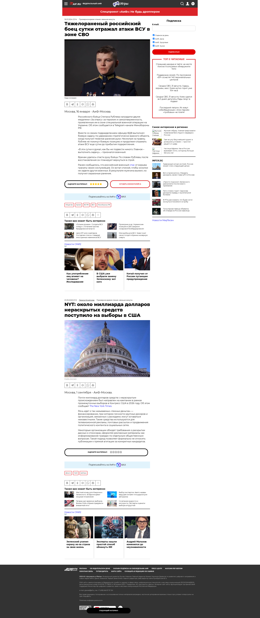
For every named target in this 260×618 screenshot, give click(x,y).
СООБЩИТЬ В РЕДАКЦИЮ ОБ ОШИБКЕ (139, 571)
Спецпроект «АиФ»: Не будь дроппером (130, 11)
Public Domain (70, 379)
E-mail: (155, 24)
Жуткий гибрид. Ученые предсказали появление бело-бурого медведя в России (179, 133)
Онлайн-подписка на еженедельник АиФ (130, 568)
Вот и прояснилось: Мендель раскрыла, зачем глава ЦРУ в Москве (178, 174)
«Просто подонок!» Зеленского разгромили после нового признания (176, 184)
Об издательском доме (100, 568)
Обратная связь (86, 571)
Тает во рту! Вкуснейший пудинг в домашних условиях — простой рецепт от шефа (178, 142)
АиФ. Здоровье (161, 42)
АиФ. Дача (159, 39)
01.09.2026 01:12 (70, 300)
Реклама (83, 568)
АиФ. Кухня (160, 46)
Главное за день (162, 35)
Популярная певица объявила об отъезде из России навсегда (176, 210)
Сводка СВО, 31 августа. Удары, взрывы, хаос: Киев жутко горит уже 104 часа (174, 88)
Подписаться (173, 52)
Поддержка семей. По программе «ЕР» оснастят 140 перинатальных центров (174, 77)
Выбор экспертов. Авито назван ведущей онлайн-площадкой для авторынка (133, 494)
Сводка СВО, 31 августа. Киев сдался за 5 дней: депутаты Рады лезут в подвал (174, 99)
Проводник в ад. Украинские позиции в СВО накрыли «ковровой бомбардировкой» (131, 226)
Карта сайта (116, 571)
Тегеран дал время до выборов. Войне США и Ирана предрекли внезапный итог (89, 503)
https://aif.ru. (87, 596)
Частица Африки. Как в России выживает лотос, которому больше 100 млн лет (179, 151)
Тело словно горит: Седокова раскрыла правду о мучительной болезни (177, 193)
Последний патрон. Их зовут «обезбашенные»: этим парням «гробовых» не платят (174, 110)
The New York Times (101, 406)
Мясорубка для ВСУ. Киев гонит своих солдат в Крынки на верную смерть (133, 235)
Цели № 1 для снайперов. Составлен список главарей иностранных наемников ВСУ (88, 235)
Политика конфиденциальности (91, 600)
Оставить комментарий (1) (130, 184)
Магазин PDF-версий (173, 568)
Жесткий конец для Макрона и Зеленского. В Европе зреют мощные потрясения (89, 494)
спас (132, 165)
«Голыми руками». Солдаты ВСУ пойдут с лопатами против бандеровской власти (89, 226)
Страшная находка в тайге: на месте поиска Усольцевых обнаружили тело (174, 66)
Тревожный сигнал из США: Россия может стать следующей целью (178, 165)
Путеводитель (102, 571)
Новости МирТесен (163, 220)
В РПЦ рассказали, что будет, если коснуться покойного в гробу (177, 201)
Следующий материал (108, 610)
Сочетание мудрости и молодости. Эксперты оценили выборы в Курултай (132, 503)
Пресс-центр (157, 568)
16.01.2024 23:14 (70, 19)
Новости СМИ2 (72, 244)
